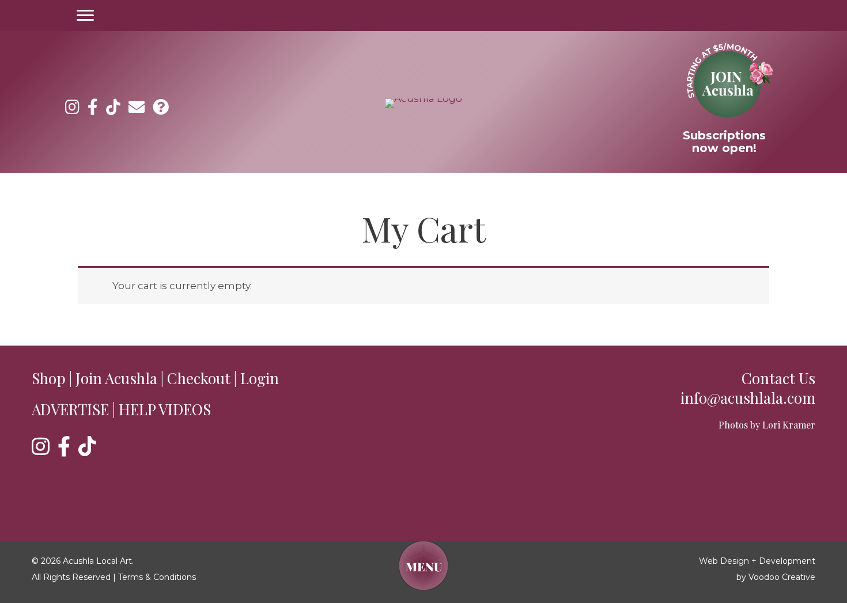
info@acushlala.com (747, 398)
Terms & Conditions (157, 577)
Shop (49, 378)
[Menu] (85, 15)
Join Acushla (116, 378)
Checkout (198, 378)
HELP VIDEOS (165, 409)
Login (259, 378)
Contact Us (778, 378)
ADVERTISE (70, 409)
